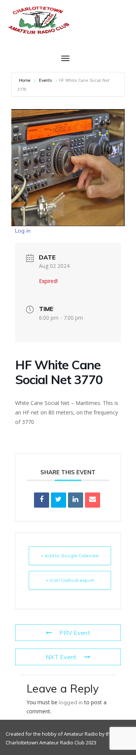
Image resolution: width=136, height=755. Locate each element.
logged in (71, 702)
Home (25, 80)
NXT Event (61, 657)
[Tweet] (58, 500)
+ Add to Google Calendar (70, 555)
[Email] (92, 500)
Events (46, 80)
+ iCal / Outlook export (70, 580)
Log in (23, 230)
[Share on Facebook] (41, 500)
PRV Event (74, 632)
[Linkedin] (75, 500)
